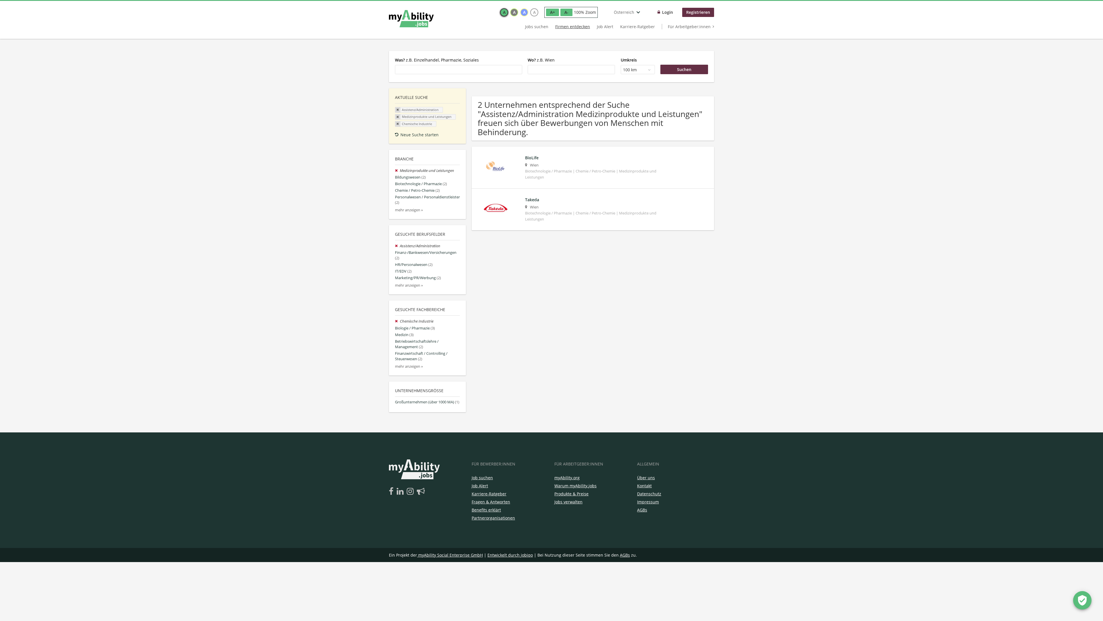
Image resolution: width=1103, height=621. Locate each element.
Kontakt (644, 485)
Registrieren (698, 12)
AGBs (642, 510)
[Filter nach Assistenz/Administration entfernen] (397, 246)
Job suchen (482, 477)
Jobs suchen (536, 26)
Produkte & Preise (571, 494)
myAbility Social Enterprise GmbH (450, 555)
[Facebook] (392, 491)
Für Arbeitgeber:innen (689, 26)
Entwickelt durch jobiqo (510, 555)
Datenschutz (649, 494)
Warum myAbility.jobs (575, 485)
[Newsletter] (421, 491)
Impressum (648, 502)
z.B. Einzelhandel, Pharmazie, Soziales (437, 60)
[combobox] (458, 69)
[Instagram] (411, 491)
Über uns (646, 477)
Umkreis (629, 60)
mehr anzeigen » (409, 210)
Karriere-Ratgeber (637, 26)
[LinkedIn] (401, 491)
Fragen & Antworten (491, 502)
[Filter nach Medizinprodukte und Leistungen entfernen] (397, 170)
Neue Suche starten (419, 134)
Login (667, 12)
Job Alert (605, 26)
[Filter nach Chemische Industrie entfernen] (397, 321)
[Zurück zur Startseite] (411, 18)
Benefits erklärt (486, 510)
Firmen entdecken (572, 26)
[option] (504, 12)
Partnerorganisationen (493, 518)
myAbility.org (567, 477)
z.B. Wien (541, 60)
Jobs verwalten (568, 502)
